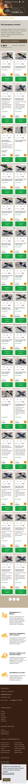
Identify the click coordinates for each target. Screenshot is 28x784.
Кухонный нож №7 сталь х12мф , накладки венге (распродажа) (20, 245)
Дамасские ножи (5, 752)
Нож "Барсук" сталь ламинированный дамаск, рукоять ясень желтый (7, 181)
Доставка (3, 713)
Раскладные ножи (5, 746)
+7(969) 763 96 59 (5, 688)
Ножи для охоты (5, 742)
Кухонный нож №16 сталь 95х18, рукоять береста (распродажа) (6, 245)
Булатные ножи (18, 742)
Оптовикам (3, 721)
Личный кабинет (5, 731)
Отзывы (2, 715)
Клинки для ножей (5, 750)
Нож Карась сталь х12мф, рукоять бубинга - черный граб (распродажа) (20, 529)
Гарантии (3, 719)
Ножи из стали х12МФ (19, 748)
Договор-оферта (5, 761)
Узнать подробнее (8, 773)
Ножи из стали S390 (19, 744)
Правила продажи (5, 763)
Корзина (3, 730)
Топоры (2, 748)
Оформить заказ (5, 733)
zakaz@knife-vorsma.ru (6, 694)
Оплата (2, 711)
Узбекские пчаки (18, 752)
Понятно (6, 779)
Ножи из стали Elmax (19, 746)
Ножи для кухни (5, 744)
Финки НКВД (17, 750)
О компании (4, 717)
